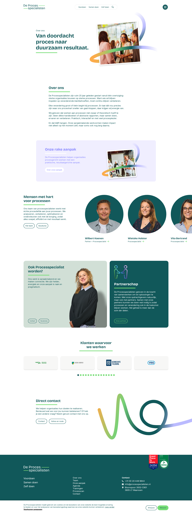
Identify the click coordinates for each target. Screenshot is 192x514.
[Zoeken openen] (113, 7)
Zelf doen (105, 7)
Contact (32, 321)
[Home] (34, 7)
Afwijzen (151, 508)
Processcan (78, 491)
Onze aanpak (79, 483)
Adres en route (57, 421)
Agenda (76, 486)
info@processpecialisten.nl (138, 484)
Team (75, 480)
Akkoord (163, 508)
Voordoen (82, 7)
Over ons (77, 478)
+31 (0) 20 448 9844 (135, 481)
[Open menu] (165, 7)
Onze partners (121, 321)
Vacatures (42, 226)
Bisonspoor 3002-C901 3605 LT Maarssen (136, 488)
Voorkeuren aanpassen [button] (33, 509)
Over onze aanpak (54, 170)
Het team (29, 226)
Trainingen (78, 488)
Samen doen (94, 7)
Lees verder (109, 507)
